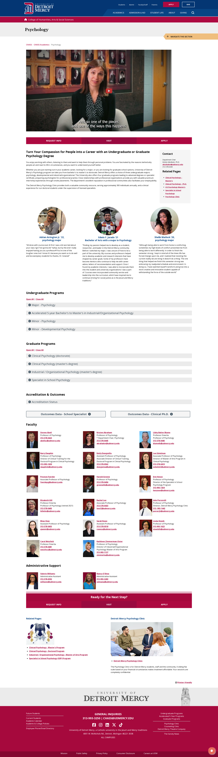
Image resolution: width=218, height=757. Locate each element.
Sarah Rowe (102, 521)
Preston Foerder (47, 477)
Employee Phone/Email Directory (40, 728)
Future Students (33, 713)
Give (188, 4)
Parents (154, 5)
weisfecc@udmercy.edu (51, 549)
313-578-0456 (102, 482)
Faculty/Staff (143, 5)
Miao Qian (45, 521)
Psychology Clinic (172, 197)
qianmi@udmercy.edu (50, 529)
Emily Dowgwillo (104, 453)
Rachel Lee (101, 500)
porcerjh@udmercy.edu (163, 511)
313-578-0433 (102, 505)
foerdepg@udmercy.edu (51, 482)
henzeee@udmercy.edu (163, 490)
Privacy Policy (102, 753)
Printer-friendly (184, 682)
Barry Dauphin (46, 453)
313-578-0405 (46, 508)
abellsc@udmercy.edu (50, 440)
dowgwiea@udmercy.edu (108, 467)
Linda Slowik (159, 521)
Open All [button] (30, 299)
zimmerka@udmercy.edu (108, 555)
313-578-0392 (46, 579)
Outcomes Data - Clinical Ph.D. (148, 414)
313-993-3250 (91, 718)
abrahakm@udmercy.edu (172, 164)
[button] (211, 750)
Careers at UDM (150, 753)
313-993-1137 (102, 552)
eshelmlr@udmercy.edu (164, 467)
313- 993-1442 (159, 508)
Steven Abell (46, 432)
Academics (118, 13)
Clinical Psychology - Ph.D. (176, 184)
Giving (183, 13)
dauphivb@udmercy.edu (51, 467)
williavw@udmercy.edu (50, 582)
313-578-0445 (102, 440)
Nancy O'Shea (103, 573)
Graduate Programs (171, 719)
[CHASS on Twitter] (115, 725)
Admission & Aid (137, 13)
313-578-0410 (159, 464)
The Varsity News (171, 734)
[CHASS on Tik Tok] (121, 725)
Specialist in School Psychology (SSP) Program (50, 658)
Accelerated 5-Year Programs (171, 716)
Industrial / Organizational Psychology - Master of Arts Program (58, 655)
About (172, 13)
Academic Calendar (34, 721)
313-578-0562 (102, 464)
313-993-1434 (159, 487)
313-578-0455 (46, 526)
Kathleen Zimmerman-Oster (110, 541)
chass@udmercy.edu (118, 718)
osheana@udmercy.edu (107, 582)
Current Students (33, 718)
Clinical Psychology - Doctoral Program (46, 651)
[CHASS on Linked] (107, 725)
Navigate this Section (181, 36)
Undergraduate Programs (172, 713)
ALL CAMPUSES (108, 737)
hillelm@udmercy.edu (50, 511)
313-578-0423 (46, 438)
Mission (64, 753)
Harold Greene (103, 477)
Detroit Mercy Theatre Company (171, 729)
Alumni (131, 5)
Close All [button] (40, 299)
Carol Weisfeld (47, 541)
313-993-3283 (102, 579)
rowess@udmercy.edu (107, 529)
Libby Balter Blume (161, 432)
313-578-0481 (46, 547)
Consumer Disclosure (125, 753)
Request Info (53, 140)
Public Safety (81, 753)
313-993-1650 (46, 464)
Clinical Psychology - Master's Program (46, 647)
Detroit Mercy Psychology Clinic (128, 661)
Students (121, 5)
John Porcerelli (159, 500)
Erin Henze (158, 477)
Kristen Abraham (104, 432)
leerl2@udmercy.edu (106, 508)
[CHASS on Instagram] (101, 725)
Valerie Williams (47, 573)
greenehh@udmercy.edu (108, 485)
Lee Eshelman (159, 453)
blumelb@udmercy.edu (163, 443)
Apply (171, 4)
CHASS (29, 44)
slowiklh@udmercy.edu (163, 529)
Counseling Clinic (171, 726)
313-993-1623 (159, 526)
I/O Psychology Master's (175, 187)
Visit (109, 140)
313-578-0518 (102, 526)
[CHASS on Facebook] (94, 725)
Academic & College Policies (37, 723)
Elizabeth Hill (46, 500)
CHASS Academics (41, 44)
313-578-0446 (159, 440)
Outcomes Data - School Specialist (64, 414)
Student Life (157, 13)
